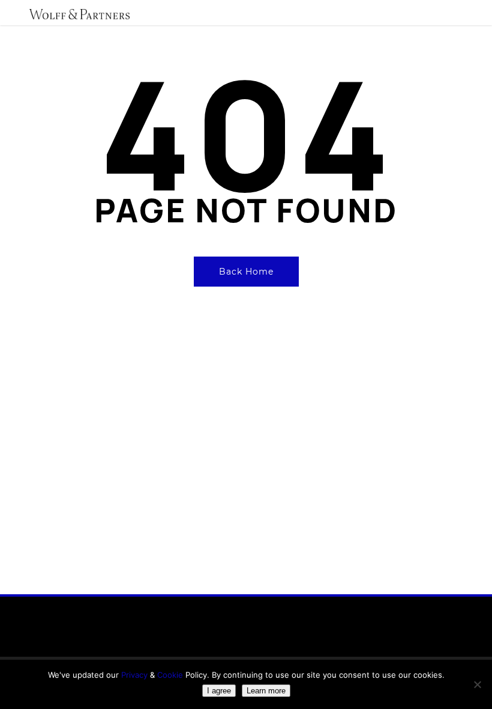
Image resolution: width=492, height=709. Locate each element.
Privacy (134, 675)
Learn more (266, 690)
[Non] (477, 684)
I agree (219, 690)
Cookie (171, 675)
